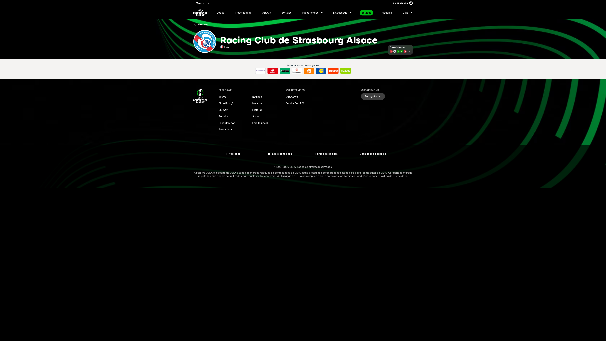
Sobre (255, 116)
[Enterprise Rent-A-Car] (285, 71)
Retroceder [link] (202, 24)
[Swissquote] (297, 71)
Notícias (257, 103)
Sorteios (224, 116)
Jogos (222, 96)
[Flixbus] (345, 71)
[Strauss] (272, 71)
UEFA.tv (223, 109)
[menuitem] (222, 13)
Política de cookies (326, 153)
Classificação (227, 103)
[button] (312, 13)
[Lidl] (321, 71)
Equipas (257, 96)
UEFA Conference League (200, 12)
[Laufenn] (260, 71)
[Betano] (333, 71)
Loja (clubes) (260, 123)
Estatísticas (226, 129)
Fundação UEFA (295, 103)
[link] (220, 13)
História (257, 109)
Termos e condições (280, 153)
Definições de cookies (373, 153)
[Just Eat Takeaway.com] (309, 71)
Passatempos (227, 123)
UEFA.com (292, 96)
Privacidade (233, 153)
